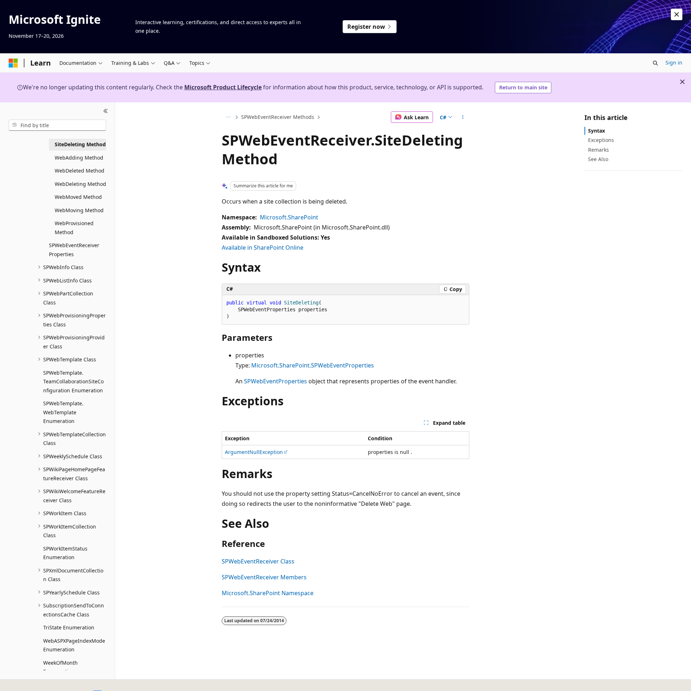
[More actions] (463, 117)
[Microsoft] (13, 63)
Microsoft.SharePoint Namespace (267, 593)
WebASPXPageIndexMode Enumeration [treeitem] (74, 645)
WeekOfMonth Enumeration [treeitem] (60, 667)
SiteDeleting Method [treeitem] (80, 144)
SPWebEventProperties (275, 381)
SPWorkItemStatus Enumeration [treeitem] (65, 553)
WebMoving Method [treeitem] (79, 209)
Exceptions (601, 140)
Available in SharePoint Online (262, 247)
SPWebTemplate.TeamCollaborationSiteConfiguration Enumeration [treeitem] (73, 381)
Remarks (598, 149)
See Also (598, 158)
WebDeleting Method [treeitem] (80, 183)
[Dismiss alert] (676, 14)
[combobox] (57, 125)
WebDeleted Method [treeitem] (79, 170)
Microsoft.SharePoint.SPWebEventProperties (312, 365)
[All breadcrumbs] (228, 117)
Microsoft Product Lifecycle (223, 87)
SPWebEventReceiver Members (264, 577)
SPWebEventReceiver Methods (277, 116)
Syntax (596, 130)
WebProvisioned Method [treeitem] (74, 228)
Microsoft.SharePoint (289, 217)
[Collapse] (105, 111)
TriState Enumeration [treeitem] (68, 627)
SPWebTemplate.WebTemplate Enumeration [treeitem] (63, 412)
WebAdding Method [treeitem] (79, 157)
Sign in (673, 62)
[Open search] (655, 63)
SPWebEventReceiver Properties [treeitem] (74, 250)
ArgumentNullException (254, 452)
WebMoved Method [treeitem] (78, 196)
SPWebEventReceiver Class (258, 561)
